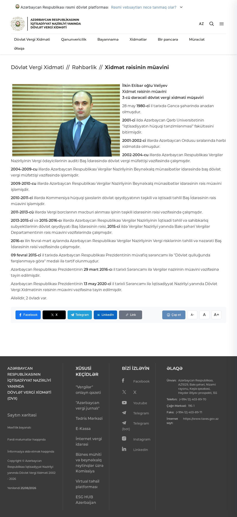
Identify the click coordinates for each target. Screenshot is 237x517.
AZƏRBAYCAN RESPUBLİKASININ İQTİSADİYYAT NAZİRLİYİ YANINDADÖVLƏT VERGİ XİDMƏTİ (56, 23)
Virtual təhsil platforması (87, 484)
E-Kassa (83, 428)
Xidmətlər (138, 39)
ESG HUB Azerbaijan (86, 500)
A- (192, 314)
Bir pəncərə (168, 39)
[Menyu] (221, 24)
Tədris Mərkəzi (89, 418)
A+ (216, 314)
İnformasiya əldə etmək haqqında (30, 451)
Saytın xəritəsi (22, 415)
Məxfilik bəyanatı (19, 427)
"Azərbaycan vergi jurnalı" (88, 406)
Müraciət (197, 39)
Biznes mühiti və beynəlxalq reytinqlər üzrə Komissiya (89, 462)
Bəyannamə (107, 39)
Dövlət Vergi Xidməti (32, 39)
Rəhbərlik (84, 67)
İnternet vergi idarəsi (89, 442)
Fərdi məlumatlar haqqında (26, 439)
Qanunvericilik (73, 39)
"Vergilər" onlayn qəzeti (88, 390)
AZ (201, 23)
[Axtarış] (211, 24)
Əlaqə (19, 48)
